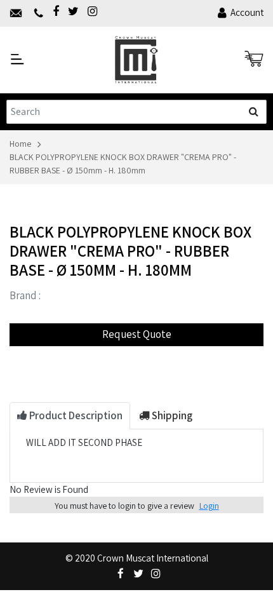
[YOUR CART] (253, 59)
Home (20, 143)
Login (209, 505)
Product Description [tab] (75, 415)
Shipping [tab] (171, 415)
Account (246, 12)
